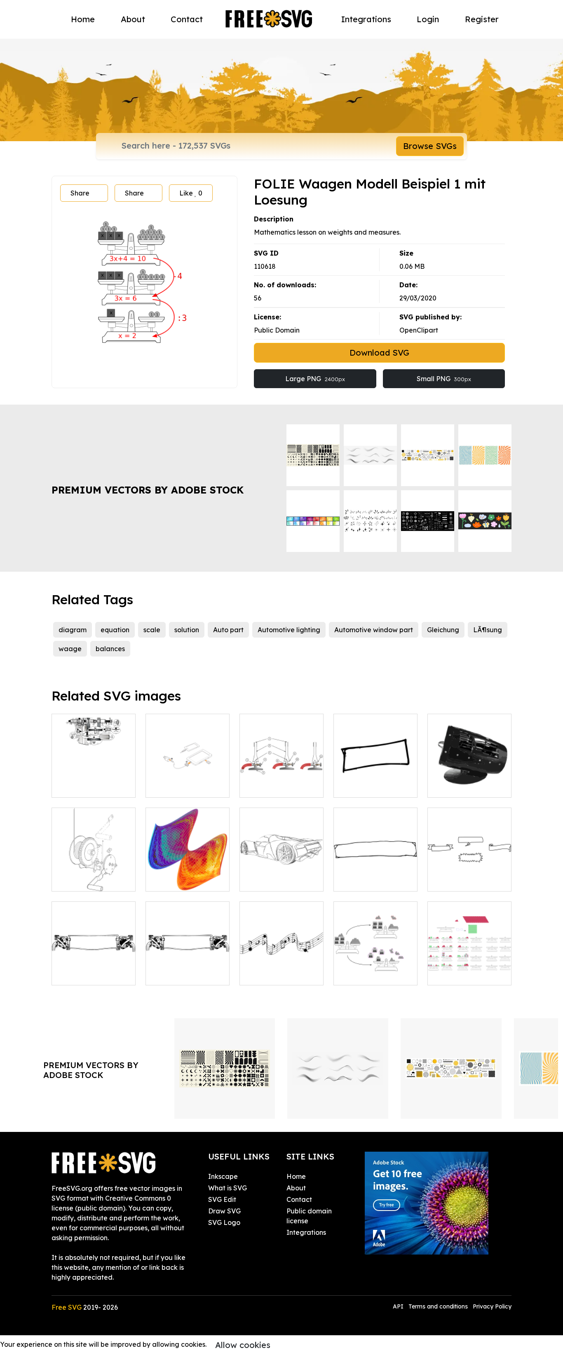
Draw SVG (224, 1211)
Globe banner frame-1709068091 (93, 969)
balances (110, 649)
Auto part (228, 630)
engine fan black (463, 786)
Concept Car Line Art (281, 875)
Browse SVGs (430, 146)
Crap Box (357, 786)
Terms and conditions (438, 1306)
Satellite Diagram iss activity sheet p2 (94, 781)
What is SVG (227, 1188)
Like (190, 193)
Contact (187, 19)
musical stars (269, 974)
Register (482, 19)
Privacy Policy (492, 1306)
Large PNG (315, 379)
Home (83, 19)
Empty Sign (360, 880)
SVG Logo (224, 1222)
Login (428, 19)
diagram (73, 630)
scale (151, 630)
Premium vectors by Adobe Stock (148, 490)
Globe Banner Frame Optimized (188, 969)
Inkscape (223, 1176)
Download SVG (379, 352)
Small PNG (444, 379)
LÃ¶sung (487, 630)
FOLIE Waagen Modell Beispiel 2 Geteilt (375, 964)
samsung (169, 786)
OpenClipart (418, 330)
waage (70, 649)
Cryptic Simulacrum (186, 880)
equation (115, 630)
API (399, 1306)
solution (186, 630)
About (133, 19)
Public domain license (309, 1216)
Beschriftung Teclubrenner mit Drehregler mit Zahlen (281, 771)
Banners (449, 880)
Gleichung (443, 630)
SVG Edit (222, 1199)
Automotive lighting (289, 630)
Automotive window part (373, 630)
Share (79, 193)
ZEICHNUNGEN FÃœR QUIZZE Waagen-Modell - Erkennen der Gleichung (469, 954)
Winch (70, 880)
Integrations (366, 19)
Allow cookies (242, 1345)
